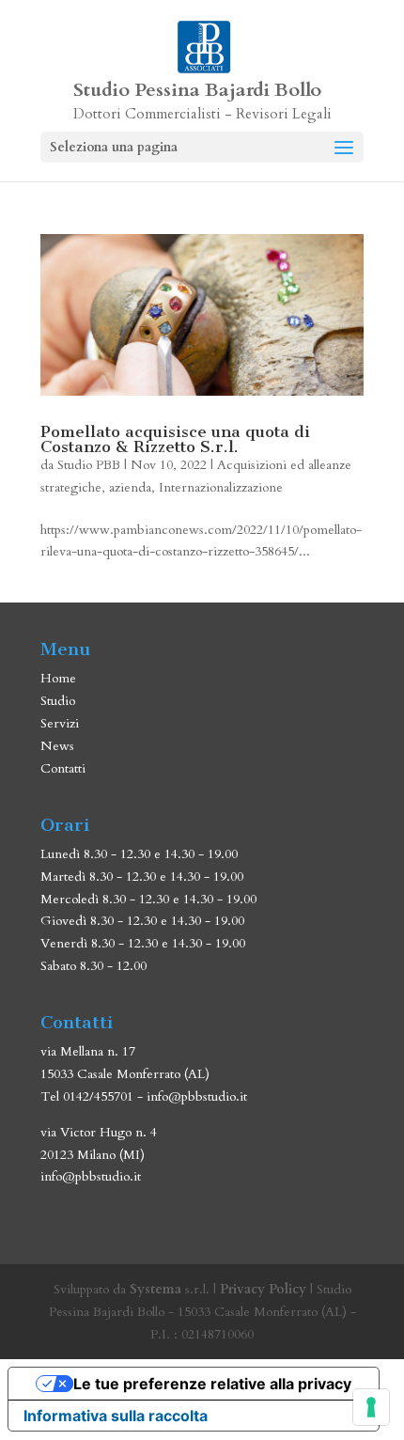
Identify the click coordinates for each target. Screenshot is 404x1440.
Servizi (59, 723)
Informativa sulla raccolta (115, 1415)
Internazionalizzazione (221, 487)
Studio (57, 701)
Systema (155, 1289)
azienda (130, 487)
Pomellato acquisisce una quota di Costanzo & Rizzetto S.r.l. (175, 439)
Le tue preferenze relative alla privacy (212, 1383)
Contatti (62, 768)
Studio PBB (88, 465)
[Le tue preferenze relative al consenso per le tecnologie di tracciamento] (371, 1407)
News (57, 746)
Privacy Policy (263, 1289)
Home (58, 678)
